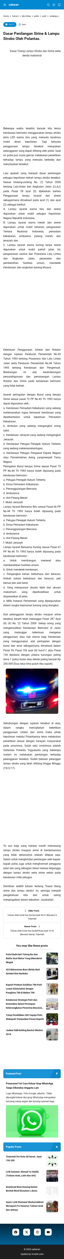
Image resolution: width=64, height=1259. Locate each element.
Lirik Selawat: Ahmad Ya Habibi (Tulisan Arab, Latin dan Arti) (22, 1173)
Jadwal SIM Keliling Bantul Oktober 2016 (24, 1032)
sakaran (14, 4)
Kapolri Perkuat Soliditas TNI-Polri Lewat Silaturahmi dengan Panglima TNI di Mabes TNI (24, 988)
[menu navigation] (4, 4)
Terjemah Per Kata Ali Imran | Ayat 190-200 (24, 1158)
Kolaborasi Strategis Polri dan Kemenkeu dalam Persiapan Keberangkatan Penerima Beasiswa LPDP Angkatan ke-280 (24, 1004)
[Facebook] (15, 1232)
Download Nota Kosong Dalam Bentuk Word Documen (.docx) (21, 1189)
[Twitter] (26, 1232)
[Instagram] (37, 1232)
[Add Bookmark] (22, 24)
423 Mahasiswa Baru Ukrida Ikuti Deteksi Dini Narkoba (23, 971)
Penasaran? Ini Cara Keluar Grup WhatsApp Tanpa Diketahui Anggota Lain (29, 1085)
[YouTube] (48, 1232)
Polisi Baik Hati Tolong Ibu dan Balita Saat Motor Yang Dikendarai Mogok (24, 958)
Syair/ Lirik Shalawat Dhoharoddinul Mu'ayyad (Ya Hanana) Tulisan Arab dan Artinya (24, 1206)
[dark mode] (53, 4)
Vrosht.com (37, 1254)
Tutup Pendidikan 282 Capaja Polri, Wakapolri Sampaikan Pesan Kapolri (25, 1017)
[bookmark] (59, 4)
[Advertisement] (32, 93)
